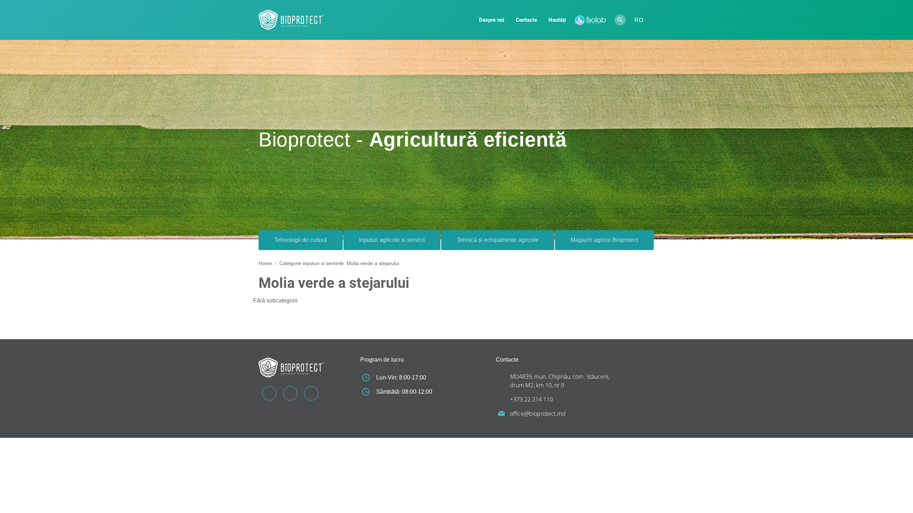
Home (265, 263)
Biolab (590, 20)
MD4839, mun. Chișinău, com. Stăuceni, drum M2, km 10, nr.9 (559, 381)
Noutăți (557, 20)
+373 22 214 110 (531, 399)
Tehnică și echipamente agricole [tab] (498, 240)
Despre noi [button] (491, 20)
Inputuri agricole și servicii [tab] (392, 240)
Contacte (526, 20)
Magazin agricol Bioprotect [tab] (604, 240)
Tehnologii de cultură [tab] (300, 240)
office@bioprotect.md (538, 414)
